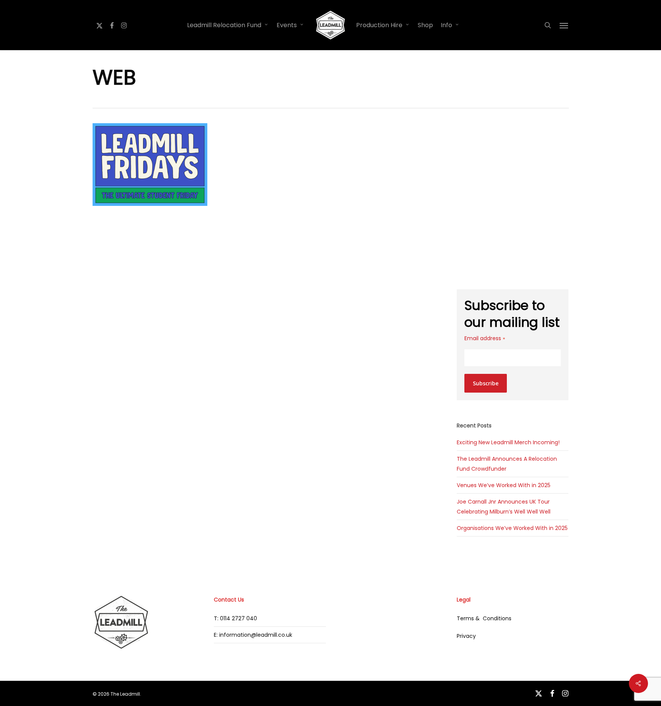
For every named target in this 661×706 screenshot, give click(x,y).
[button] (564, 25)
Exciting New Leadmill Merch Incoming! (508, 442)
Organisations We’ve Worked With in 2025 (512, 528)
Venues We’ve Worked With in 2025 (503, 485)
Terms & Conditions (484, 618)
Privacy (466, 636)
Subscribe (485, 383)
